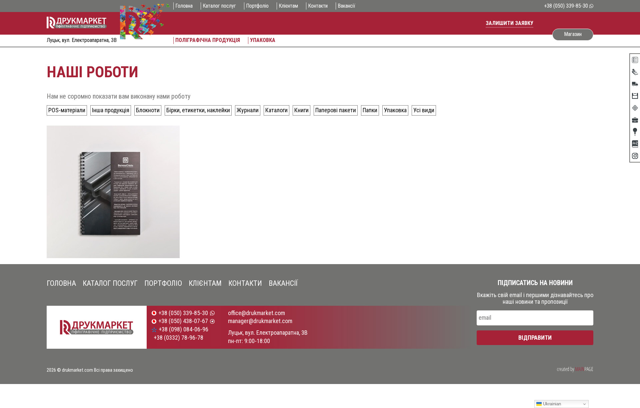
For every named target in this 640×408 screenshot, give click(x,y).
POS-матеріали (66, 110)
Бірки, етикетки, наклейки (198, 110)
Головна (184, 6)
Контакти (318, 6)
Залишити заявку (509, 23)
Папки (370, 110)
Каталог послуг (219, 6)
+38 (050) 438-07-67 (183, 321)
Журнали (248, 110)
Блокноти (148, 110)
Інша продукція (110, 110)
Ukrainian (551, 403)
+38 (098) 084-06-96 (183, 329)
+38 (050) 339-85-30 (566, 6)
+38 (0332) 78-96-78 (178, 337)
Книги (301, 110)
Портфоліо (257, 6)
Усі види (423, 110)
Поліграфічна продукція (207, 40)
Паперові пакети (335, 110)
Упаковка (262, 40)
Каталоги (276, 110)
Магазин (573, 34)
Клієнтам (288, 6)
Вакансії (346, 6)
